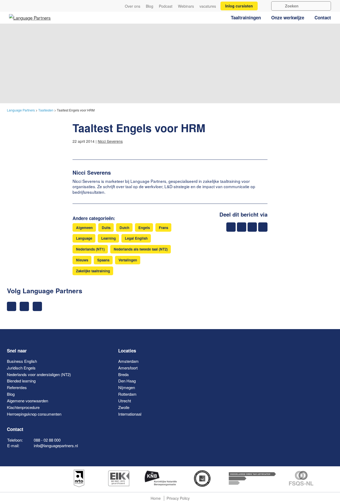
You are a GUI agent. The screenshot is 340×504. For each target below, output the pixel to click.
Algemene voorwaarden (27, 400)
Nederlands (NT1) (90, 249)
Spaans (103, 259)
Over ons (132, 6)
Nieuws (82, 259)
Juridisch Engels (21, 368)
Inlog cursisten (239, 5)
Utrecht (124, 400)
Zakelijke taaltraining (93, 270)
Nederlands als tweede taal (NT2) (141, 249)
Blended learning (21, 381)
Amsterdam (128, 361)
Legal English (136, 238)
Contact (322, 17)
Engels (144, 227)
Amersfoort (128, 368)
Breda (123, 374)
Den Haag (127, 381)
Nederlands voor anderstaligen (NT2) (39, 374)
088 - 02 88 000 (47, 440)
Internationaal (129, 414)
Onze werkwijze (287, 17)
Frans (163, 227)
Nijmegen (126, 387)
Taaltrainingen (246, 17)
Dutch (124, 227)
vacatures (207, 6)
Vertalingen (127, 259)
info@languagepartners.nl (56, 445)
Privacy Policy (178, 498)
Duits (106, 227)
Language (84, 238)
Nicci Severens (110, 141)
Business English (22, 361)
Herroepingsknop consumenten (34, 414)
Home (156, 498)
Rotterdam (127, 394)
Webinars (186, 6)
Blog (149, 6)
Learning (108, 238)
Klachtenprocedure (23, 407)
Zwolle (123, 407)
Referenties (17, 387)
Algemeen (84, 227)
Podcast (165, 6)
